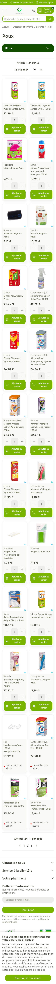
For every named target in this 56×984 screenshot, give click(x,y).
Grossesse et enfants (22, 26)
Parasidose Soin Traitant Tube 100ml (40, 807)
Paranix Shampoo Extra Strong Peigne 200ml (40, 426)
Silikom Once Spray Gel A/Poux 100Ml (40, 297)
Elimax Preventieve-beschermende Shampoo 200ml (40, 171)
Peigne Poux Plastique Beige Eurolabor (11, 554)
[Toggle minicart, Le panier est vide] (39, 10)
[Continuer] (35, 845)
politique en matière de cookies (27, 969)
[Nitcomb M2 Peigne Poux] (41, 661)
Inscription (28, 910)
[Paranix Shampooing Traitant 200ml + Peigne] (14, 661)
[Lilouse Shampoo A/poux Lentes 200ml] (14, 90)
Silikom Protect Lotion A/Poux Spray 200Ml (14, 426)
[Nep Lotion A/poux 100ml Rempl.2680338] (14, 727)
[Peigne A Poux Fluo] (41, 533)
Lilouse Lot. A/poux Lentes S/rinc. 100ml (40, 107)
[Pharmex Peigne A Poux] (14, 215)
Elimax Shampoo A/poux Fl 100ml (12, 491)
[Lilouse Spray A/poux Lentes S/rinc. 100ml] (41, 599)
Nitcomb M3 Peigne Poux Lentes (40, 491)
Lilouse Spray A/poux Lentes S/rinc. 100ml (41, 616)
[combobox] (24, 19)
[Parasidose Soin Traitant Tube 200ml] (14, 787)
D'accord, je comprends (28, 978)
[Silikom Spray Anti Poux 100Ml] (41, 727)
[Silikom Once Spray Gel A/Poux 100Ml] (41, 277)
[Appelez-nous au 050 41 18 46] (33, 10)
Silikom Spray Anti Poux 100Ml (39, 746)
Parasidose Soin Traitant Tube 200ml (14, 804)
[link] (21, 845)
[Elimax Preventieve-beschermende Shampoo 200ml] (41, 150)
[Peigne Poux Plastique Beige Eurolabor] (14, 533)
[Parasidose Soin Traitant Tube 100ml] (41, 787)
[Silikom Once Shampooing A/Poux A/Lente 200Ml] (41, 340)
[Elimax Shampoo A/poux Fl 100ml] (14, 471)
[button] (28, 48)
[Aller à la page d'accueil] (19, 10)
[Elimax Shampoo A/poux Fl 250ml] (14, 340)
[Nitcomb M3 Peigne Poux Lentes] (41, 471)
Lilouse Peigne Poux (14, 167)
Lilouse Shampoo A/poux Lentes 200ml (14, 107)
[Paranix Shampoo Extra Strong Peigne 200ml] (41, 405)
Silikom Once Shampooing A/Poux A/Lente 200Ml (40, 361)
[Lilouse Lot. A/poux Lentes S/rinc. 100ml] (41, 90)
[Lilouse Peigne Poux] (14, 150)
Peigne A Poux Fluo (40, 551)
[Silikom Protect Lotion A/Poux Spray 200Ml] (14, 405)
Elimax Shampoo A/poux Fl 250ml (12, 360)
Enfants (40, 26)
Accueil (5, 26)
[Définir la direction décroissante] (41, 69)
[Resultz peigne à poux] (41, 215)
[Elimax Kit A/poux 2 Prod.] (14, 277)
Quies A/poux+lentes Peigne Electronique (14, 618)
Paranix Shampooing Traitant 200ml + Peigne (14, 682)
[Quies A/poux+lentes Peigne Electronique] (14, 599)
